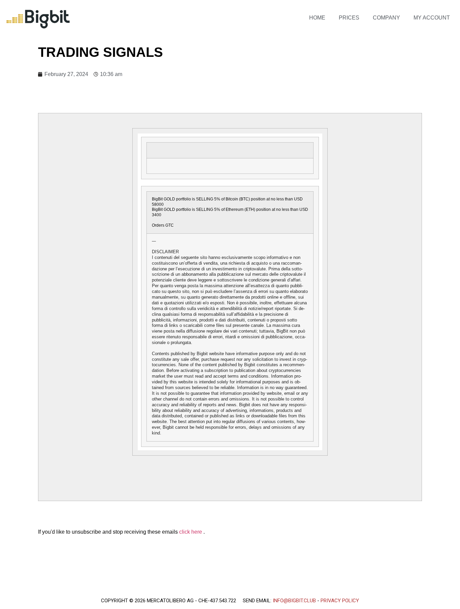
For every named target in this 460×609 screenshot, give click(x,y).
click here (191, 532)
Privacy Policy (340, 601)
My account (432, 18)
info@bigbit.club (294, 601)
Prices (349, 18)
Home (317, 18)
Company (386, 18)
